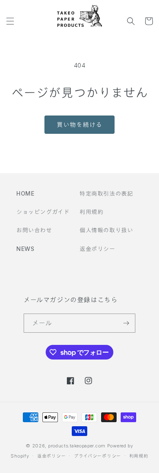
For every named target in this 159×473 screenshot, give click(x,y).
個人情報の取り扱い (106, 230)
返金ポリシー (97, 248)
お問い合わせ (34, 230)
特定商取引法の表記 (106, 193)
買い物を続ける (79, 125)
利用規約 (91, 211)
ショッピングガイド (42, 211)
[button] (10, 21)
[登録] (126, 323)
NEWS (25, 248)
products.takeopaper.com (77, 446)
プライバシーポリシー (97, 456)
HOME (25, 193)
